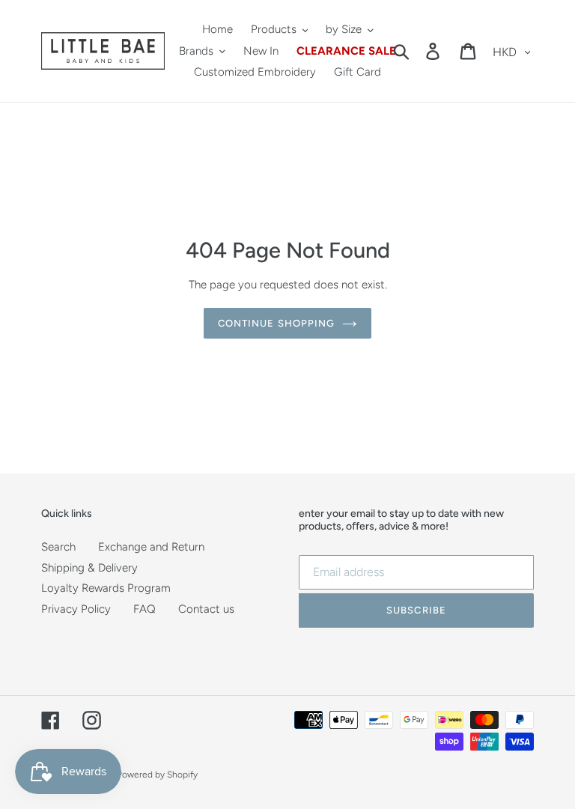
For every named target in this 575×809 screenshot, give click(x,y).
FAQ (144, 609)
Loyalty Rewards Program (106, 588)
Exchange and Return (151, 547)
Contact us (206, 609)
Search (58, 547)
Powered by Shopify (157, 774)
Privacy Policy (76, 609)
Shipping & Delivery (89, 568)
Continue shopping (276, 323)
